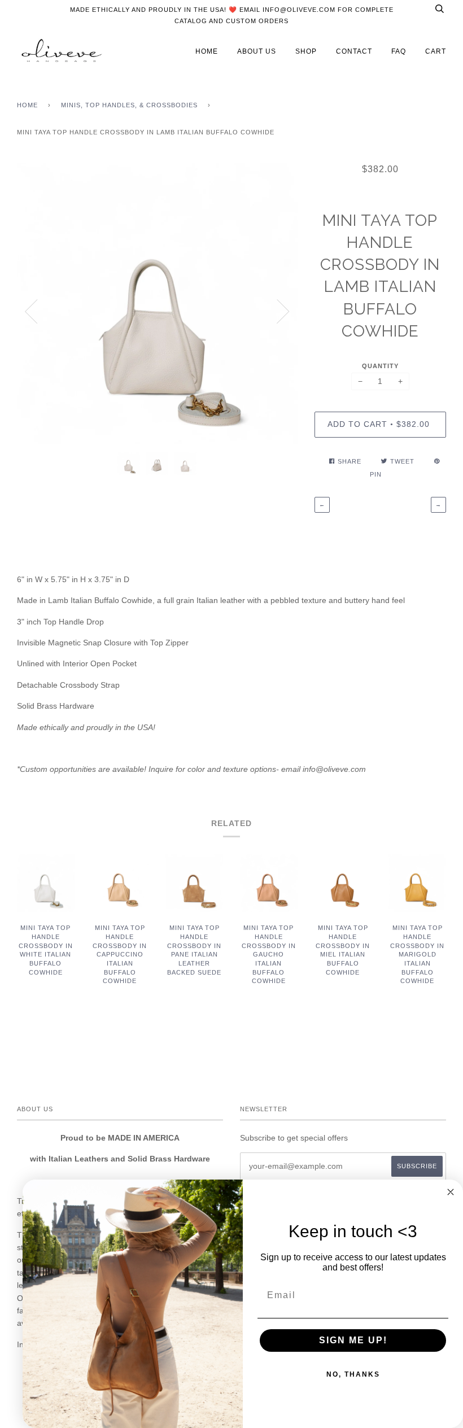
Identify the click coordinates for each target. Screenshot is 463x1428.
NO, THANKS (353, 1374)
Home (27, 105)
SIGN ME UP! (353, 1340)
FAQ (398, 51)
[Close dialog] (450, 1192)
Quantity (380, 366)
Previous (31, 312)
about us (256, 51)
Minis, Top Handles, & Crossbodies (129, 105)
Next (283, 312)
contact (354, 51)
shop (306, 51)
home (206, 51)
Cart (435, 51)
